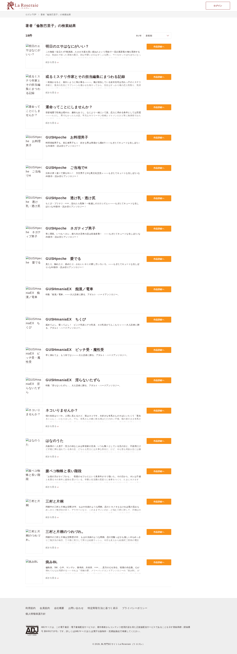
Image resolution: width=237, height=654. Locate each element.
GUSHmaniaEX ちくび (66, 319)
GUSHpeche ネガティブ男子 (71, 228)
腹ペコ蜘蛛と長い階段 (64, 471)
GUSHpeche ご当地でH (66, 168)
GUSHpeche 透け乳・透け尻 (71, 198)
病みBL (52, 562)
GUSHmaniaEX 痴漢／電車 (69, 289)
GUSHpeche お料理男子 (67, 137)
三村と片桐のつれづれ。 (65, 532)
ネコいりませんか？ (62, 410)
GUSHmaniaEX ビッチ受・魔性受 (75, 350)
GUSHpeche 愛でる (63, 259)
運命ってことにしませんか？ (69, 107)
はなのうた (55, 441)
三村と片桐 (55, 501)
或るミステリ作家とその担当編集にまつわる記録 (85, 77)
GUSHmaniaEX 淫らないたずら (73, 380)
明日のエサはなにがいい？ (67, 46)
